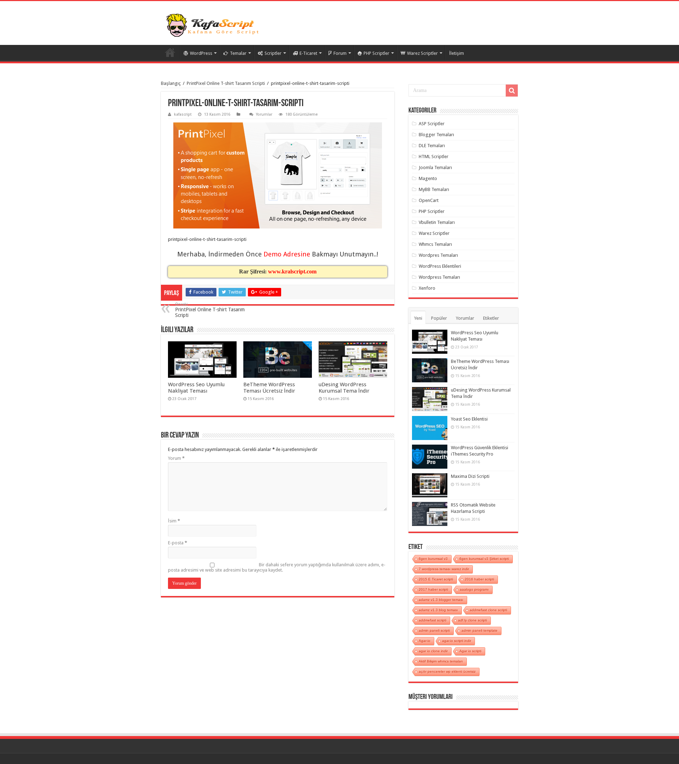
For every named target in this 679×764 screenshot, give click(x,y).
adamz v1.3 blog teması (438, 610)
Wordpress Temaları (439, 277)
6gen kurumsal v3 (433, 559)
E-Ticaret (308, 53)
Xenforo (427, 288)
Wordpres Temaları (438, 255)
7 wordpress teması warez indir (444, 569)
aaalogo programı (474, 589)
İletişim (456, 53)
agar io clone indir (433, 651)
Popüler (439, 318)
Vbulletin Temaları (437, 222)
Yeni (418, 318)
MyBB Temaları (434, 189)
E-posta (177, 542)
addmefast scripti (432, 620)
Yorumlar (264, 114)
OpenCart (429, 200)
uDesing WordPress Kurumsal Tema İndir (344, 387)
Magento (428, 178)
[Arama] (512, 91)
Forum (340, 53)
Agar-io (424, 641)
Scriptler (273, 53)
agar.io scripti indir (456, 641)
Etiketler (491, 318)
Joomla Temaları (435, 167)
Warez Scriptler (422, 53)
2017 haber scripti (433, 589)
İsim (174, 520)
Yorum (176, 458)
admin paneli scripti (434, 630)
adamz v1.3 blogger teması (441, 600)
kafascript (183, 114)
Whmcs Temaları (435, 244)
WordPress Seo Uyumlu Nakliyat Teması (196, 387)
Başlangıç (171, 83)
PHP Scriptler (376, 53)
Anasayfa (170, 52)
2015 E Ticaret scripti (436, 579)
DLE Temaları (432, 145)
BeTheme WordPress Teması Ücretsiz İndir (269, 387)
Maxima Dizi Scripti (470, 476)
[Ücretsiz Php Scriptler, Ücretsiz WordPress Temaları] (214, 25)
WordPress (201, 53)
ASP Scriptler (432, 123)
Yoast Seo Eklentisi (469, 419)
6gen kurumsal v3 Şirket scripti (484, 559)
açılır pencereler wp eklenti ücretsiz (447, 671)
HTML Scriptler (433, 156)
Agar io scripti (470, 651)
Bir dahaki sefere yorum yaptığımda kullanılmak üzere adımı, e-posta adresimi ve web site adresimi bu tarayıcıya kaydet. (276, 567)
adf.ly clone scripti (472, 620)
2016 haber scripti (479, 579)
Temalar (238, 53)
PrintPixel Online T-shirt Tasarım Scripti (226, 83)
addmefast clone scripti (488, 610)
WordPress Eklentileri (440, 266)
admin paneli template (480, 630)
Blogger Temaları (436, 134)
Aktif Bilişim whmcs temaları (441, 661)
